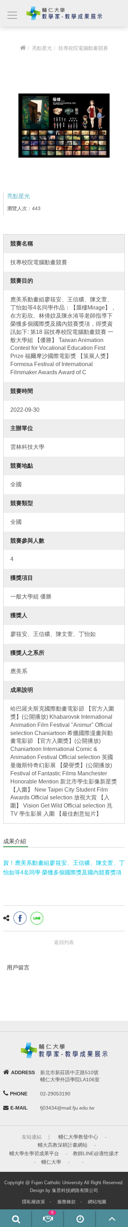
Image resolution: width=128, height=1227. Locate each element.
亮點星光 (42, 48)
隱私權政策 (33, 1201)
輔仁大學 (51, 1162)
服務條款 (66, 1201)
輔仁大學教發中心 (78, 1137)
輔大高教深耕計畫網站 (62, 1145)
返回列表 (64, 942)
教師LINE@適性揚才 (96, 1153)
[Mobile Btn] (11, 15)
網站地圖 (97, 1201)
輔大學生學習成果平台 (34, 1153)
